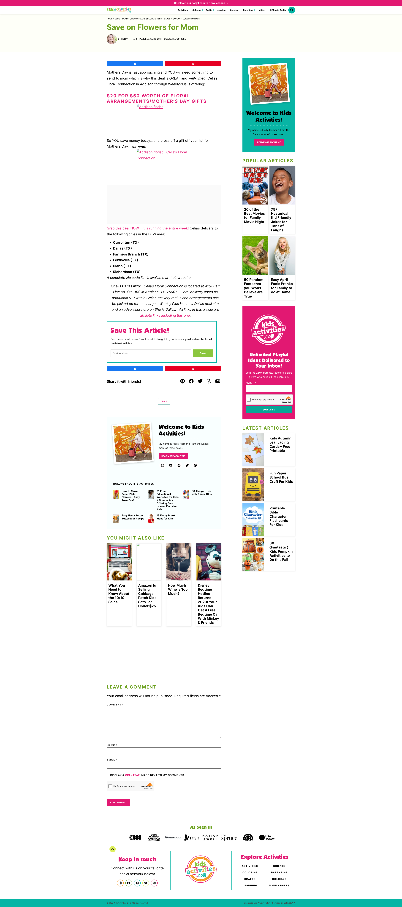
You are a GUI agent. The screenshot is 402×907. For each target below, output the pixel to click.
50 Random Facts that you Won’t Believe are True (253, 288)
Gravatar (132, 775)
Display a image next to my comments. (147, 775)
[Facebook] (179, 465)
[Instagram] (162, 465)
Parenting (248, 10)
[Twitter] (187, 465)
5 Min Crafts (279, 885)
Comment (115, 704)
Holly (124, 39)
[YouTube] (170, 465)
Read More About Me (173, 456)
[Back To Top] (112, 849)
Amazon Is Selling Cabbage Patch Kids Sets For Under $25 (147, 595)
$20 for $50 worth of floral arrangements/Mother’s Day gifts (157, 98)
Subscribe (269, 409)
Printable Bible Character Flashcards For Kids (278, 516)
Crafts (209, 10)
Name (112, 745)
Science (234, 10)
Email (112, 759)
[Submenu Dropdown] (189, 10)
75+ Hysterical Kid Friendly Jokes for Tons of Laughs (281, 219)
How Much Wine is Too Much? (178, 589)
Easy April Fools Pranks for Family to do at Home (282, 286)
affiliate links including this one (165, 315)
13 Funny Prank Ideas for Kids (166, 517)
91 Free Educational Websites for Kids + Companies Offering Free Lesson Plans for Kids (168, 500)
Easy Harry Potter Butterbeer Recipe (133, 517)
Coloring (196, 10)
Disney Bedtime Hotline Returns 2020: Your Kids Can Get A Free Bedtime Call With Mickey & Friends (208, 604)
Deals (167, 19)
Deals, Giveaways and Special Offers (142, 19)
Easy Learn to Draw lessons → (210, 3)
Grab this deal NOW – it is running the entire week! (148, 228)
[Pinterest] (195, 465)
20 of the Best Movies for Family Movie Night (254, 215)
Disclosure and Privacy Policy (257, 903)
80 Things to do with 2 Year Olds (202, 493)
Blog (117, 19)
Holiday (262, 10)
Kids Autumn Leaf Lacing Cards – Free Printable (280, 444)
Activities (183, 10)
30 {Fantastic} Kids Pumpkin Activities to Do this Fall (281, 551)
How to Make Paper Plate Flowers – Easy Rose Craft (131, 496)
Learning (221, 10)
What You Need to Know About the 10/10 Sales (118, 593)
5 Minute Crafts (278, 10)
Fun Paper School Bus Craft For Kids (281, 477)
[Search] (291, 10)
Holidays (279, 879)
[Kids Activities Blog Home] (119, 10)
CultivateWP (289, 903)
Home (109, 19)
